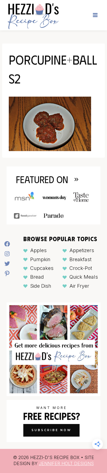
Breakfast (80, 259)
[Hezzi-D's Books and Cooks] (33, 15)
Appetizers (81, 250)
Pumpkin (40, 259)
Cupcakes (42, 268)
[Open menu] (95, 15)
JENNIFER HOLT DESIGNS (66, 463)
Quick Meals (83, 277)
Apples (38, 250)
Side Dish (40, 286)
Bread (37, 277)
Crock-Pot (80, 268)
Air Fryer (79, 286)
